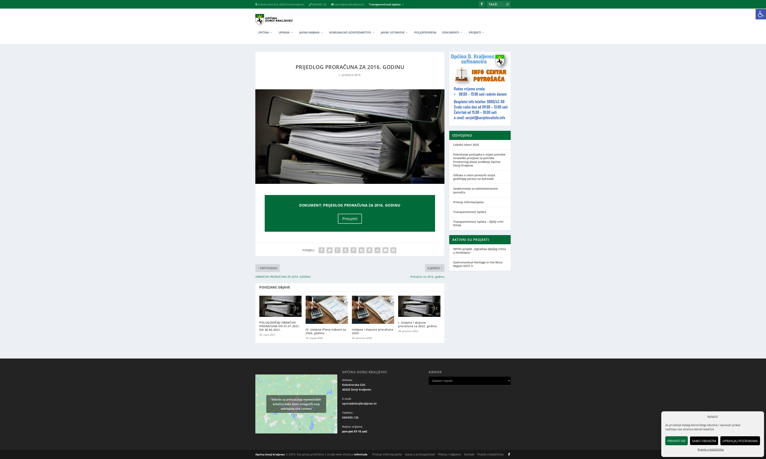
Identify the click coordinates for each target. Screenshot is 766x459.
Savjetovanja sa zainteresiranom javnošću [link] (475, 190)
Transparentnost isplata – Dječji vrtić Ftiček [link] (478, 223)
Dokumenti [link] (450, 32)
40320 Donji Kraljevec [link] (356, 389)
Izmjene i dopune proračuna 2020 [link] (372, 331)
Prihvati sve (676, 441)
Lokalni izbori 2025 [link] (466, 145)
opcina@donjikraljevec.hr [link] (349, 4)
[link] (761, 14)
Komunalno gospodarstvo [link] (350, 32)
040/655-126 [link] (318, 4)
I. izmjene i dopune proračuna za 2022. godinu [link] (417, 324)
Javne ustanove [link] (393, 32)
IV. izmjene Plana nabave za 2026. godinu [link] (326, 331)
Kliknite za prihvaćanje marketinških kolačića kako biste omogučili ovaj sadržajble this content (296, 404)
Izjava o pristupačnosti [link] (420, 454)
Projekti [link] (475, 32)
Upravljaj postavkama (740, 441)
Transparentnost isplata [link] (385, 4)
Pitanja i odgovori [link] (449, 454)
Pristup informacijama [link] (468, 202)
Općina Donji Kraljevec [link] (270, 454)
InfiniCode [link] (360, 454)
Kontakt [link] (469, 454)
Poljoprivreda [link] (425, 32)
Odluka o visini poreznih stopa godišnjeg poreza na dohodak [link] (474, 177)
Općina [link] (263, 32)
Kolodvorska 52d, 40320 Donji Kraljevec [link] (280, 4)
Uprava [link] (284, 32)
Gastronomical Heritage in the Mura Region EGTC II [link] (477, 264)
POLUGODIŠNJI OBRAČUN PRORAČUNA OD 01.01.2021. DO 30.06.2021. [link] (279, 326)
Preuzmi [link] (349, 218)
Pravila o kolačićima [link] (711, 449)
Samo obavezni (704, 441)
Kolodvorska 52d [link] (353, 385)
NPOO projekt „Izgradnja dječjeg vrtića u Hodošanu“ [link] (479, 250)
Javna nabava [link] (309, 32)
